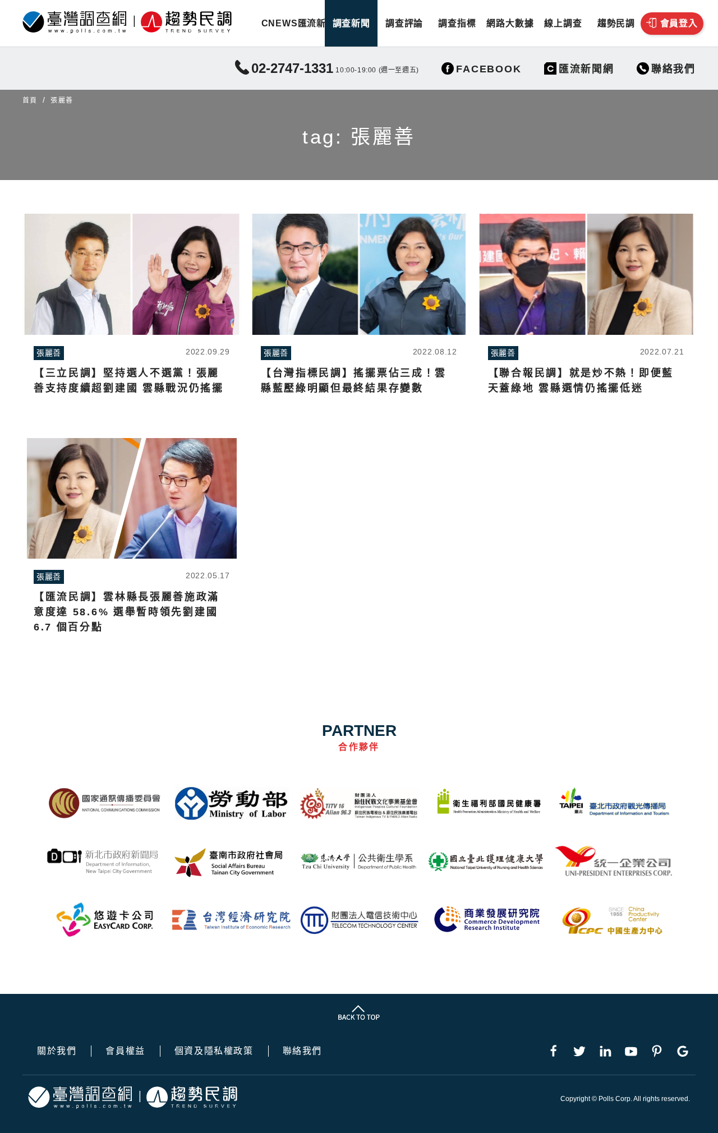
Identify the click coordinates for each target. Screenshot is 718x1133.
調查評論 (404, 23)
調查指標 (457, 23)
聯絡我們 (302, 1051)
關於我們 (56, 1051)
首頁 (29, 100)
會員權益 (125, 1051)
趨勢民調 (616, 23)
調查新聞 (351, 23)
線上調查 (563, 23)
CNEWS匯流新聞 (298, 23)
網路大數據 (509, 23)
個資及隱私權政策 (214, 1051)
